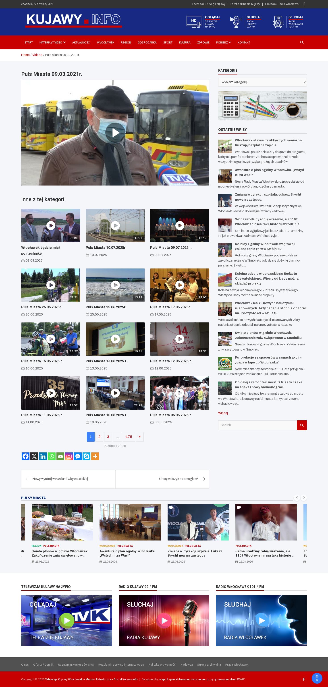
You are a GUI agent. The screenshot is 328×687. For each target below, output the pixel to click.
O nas (25, 664)
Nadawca (187, 664)
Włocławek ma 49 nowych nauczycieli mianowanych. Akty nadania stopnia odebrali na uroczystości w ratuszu (271, 308)
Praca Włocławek (236, 664)
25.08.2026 (42, 561)
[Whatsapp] (52, 456)
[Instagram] (69, 456)
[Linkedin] (43, 456)
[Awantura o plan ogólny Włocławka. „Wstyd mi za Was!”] (225, 176)
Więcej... (224, 413)
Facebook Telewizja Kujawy (208, 4)
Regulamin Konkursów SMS (76, 664)
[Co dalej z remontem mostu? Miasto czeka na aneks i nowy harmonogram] (225, 388)
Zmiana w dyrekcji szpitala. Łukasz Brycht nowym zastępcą (195, 553)
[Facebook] (304, 4)
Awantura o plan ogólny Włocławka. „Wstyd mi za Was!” (128, 553)
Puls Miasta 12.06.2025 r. (171, 361)
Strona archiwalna (209, 664)
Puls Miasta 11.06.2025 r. (42, 415)
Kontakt (244, 42)
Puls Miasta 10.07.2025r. (106, 248)
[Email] (60, 456)
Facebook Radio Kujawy (245, 4)
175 (129, 437)
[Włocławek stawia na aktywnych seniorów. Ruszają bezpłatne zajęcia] (225, 146)
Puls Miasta (51, 545)
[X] (34, 456)
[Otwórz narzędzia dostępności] (317, 678)
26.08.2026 (110, 561)
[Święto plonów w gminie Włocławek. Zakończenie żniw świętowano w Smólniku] (225, 339)
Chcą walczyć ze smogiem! (178, 479)
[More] (95, 456)
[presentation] (297, 498)
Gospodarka (147, 42)
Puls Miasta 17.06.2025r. (170, 307)
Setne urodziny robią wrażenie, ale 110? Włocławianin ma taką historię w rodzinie (264, 555)
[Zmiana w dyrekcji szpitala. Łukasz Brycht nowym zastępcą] (225, 200)
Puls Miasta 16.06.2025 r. (42, 361)
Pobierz (222, 42)
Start (29, 42)
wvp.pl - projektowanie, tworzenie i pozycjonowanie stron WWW (202, 679)
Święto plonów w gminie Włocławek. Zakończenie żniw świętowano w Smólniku (60, 555)
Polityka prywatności (162, 664)
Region (126, 42)
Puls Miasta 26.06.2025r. (41, 307)
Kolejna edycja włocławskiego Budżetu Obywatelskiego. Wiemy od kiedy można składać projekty (267, 278)
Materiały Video (50, 42)
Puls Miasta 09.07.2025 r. (171, 248)
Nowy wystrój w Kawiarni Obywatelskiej (60, 479)
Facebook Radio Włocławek (282, 4)
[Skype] (86, 456)
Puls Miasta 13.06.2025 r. (106, 361)
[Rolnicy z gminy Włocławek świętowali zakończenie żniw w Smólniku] (225, 250)
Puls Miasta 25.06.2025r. (106, 307)
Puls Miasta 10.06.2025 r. (106, 415)
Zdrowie (203, 42)
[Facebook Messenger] (78, 456)
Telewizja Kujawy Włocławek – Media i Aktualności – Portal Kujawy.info (91, 679)
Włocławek (105, 42)
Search (302, 425)
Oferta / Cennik (43, 664)
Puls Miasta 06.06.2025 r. (171, 415)
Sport (167, 42)
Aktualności (81, 42)
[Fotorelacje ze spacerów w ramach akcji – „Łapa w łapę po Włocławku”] (225, 363)
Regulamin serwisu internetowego (121, 664)
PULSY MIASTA (33, 497)
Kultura (185, 42)
